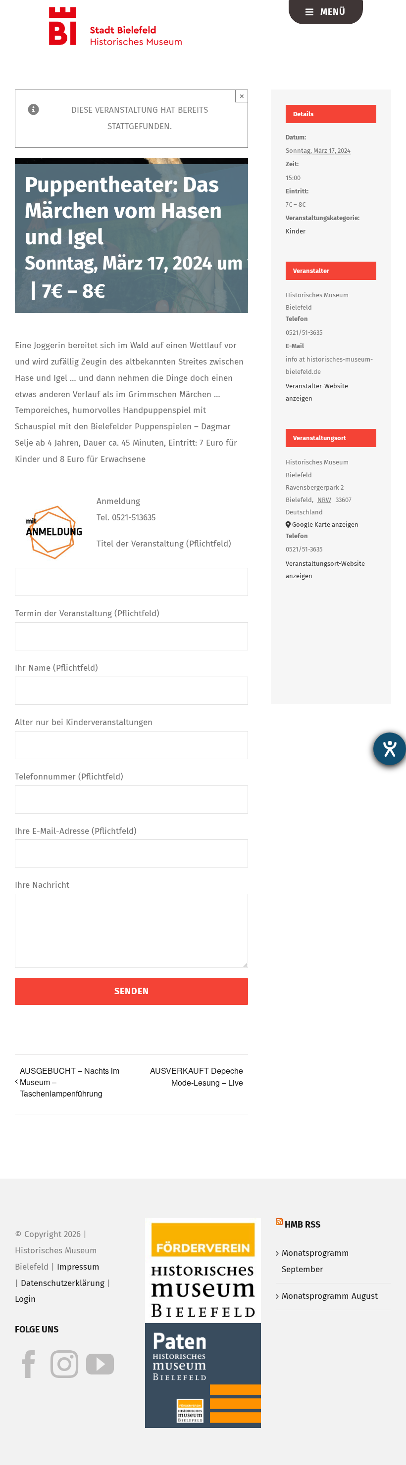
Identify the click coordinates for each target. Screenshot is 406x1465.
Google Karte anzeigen (325, 524)
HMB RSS (302, 1224)
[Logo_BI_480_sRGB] (115, 11)
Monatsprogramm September (315, 1261)
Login (25, 1299)
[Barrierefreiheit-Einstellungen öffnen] (389, 748)
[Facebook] (29, 1364)
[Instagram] (64, 1364)
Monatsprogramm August (330, 1296)
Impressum (78, 1267)
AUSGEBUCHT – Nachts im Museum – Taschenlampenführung (69, 1082)
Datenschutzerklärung (62, 1283)
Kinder (295, 231)
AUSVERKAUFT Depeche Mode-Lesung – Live (196, 1076)
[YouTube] (100, 1364)
